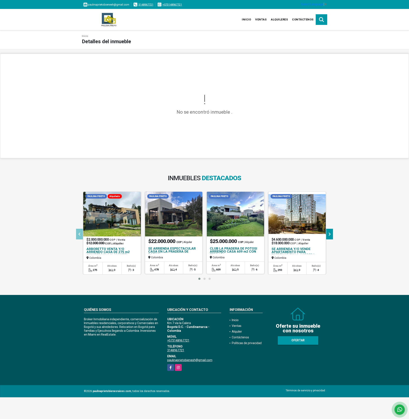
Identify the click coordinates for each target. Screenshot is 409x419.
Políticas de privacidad (247, 343)
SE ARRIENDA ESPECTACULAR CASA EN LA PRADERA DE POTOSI (172, 251)
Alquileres (279, 19)
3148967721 (145, 4)
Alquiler (237, 331)
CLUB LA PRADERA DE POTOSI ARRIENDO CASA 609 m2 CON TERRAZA (233, 251)
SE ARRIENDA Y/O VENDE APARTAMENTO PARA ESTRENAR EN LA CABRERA (293, 252)
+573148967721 (172, 4)
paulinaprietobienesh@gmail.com (189, 360)
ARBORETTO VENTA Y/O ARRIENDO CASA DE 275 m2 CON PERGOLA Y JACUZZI (108, 252)
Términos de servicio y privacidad (305, 390)
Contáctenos (303, 19)
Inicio (246, 19)
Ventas (260, 19)
